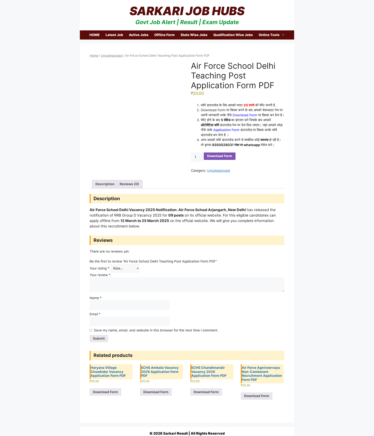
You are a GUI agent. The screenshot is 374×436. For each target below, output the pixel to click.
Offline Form (164, 35)
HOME (94, 35)
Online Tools (269, 35)
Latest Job (114, 35)
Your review (100, 275)
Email (95, 314)
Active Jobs (138, 35)
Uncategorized (111, 55)
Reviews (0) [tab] (129, 184)
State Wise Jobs (194, 35)
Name (96, 298)
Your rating (99, 268)
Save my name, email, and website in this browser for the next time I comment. (156, 330)
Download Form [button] (105, 392)
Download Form (219, 156)
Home (94, 55)
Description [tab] (105, 184)
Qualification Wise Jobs (233, 35)
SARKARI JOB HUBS (187, 11)
